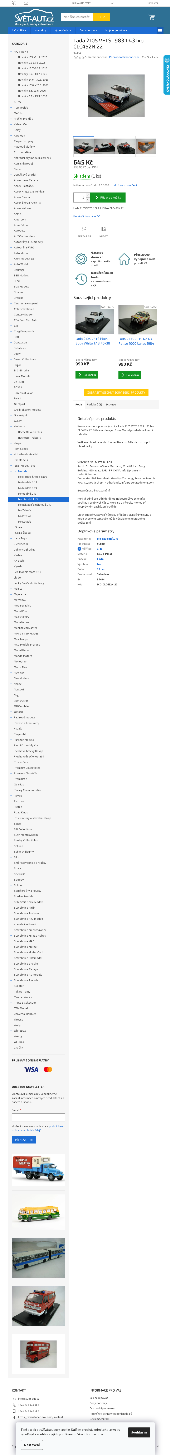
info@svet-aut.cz (28, 1399)
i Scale (18, 527)
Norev (17, 684)
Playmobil (20, 734)
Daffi (17, 337)
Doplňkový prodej (25, 175)
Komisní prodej (23, 164)
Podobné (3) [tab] (94, 405)
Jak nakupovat (81, 3)
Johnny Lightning (24, 550)
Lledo (17, 578)
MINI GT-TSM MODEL (26, 634)
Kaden (18, 555)
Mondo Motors (23, 656)
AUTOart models (24, 236)
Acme (17, 214)
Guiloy (18, 421)
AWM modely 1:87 (25, 259)
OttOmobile (21, 706)
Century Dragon (23, 315)
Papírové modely (24, 717)
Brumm (18, 292)
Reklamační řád (99, 1419)
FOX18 (18, 387)
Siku (16, 857)
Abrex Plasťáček (24, 186)
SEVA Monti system (26, 835)
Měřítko (19, 113)
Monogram (20, 662)
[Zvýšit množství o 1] (88, 195)
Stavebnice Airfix (24, 908)
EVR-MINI (19, 382)
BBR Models (21, 276)
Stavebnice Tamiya (26, 969)
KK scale (19, 561)
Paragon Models (24, 740)
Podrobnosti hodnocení (124, 57)
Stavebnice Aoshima (26, 913)
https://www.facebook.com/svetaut (40, 1417)
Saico (17, 824)
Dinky (17, 354)
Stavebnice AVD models (29, 919)
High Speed (21, 449)
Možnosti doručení (125, 185)
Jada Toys (20, 538)
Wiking (18, 1036)
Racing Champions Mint (28, 790)
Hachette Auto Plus (30, 432)
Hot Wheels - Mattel (26, 454)
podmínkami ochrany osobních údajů (38, 1128)
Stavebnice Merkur (26, 947)
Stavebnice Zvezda (26, 980)
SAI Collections (23, 829)
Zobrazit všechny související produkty (116, 392)
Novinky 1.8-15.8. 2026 (31, 63)
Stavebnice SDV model (28, 958)
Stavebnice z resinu (26, 964)
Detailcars (20, 348)
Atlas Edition (21, 225)
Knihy (17, 130)
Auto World (21, 264)
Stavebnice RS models (28, 975)
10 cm (100, 569)
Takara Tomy (22, 992)
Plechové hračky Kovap (28, 751)
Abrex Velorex (22, 208)
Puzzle (18, 729)
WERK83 (19, 1042)
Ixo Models (20, 471)
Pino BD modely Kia (26, 745)
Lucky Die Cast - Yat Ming (29, 583)
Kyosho (18, 566)
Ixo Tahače (24, 510)
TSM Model (21, 1008)
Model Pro (20, 611)
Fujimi (17, 398)
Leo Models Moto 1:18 (27, 572)
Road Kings (21, 812)
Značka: (150, 57)
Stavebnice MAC (24, 941)
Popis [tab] (79, 405)
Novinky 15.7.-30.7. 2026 (32, 68)
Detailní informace (84, 216)
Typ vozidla (21, 108)
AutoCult (19, 231)
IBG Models (21, 460)
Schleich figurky (24, 852)
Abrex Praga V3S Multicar (29, 192)
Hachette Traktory (29, 438)
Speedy (19, 880)
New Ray (19, 673)
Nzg (16, 695)
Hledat (102, 17)
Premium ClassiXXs (25, 773)
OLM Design (21, 701)
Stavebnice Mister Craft (28, 952)
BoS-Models (21, 287)
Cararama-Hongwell (26, 303)
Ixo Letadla (24, 522)
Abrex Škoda (22, 197)
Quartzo (19, 785)
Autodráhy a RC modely (28, 242)
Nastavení (32, 1445)
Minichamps (21, 639)
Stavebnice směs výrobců (30, 930)
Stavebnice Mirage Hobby (30, 936)
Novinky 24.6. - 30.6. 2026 (33, 80)
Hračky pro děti (23, 119)
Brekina (18, 298)
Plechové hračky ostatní (29, 757)
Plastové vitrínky (24, 147)
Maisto (18, 589)
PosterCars (21, 762)
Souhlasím (139, 1432)
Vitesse (18, 1020)
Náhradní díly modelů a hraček (32, 158)
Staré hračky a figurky (27, 891)
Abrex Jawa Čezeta (26, 180)
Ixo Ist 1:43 (24, 516)
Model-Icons (21, 622)
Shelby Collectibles (26, 840)
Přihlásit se (24, 1139)
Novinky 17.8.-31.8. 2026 (32, 57)
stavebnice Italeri (25, 924)
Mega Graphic (22, 606)
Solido (18, 885)
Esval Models (22, 376)
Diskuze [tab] (111, 405)
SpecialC (19, 874)
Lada (100, 559)
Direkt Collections (25, 359)
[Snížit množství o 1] (88, 200)
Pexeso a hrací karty (26, 723)
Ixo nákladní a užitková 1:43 (35, 505)
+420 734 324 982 (28, 1411)
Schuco (18, 846)
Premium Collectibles (27, 768)
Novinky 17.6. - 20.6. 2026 (33, 85)
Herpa (17, 443)
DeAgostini (21, 343)
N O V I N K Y (21, 52)
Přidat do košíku (110, 197)
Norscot (19, 690)
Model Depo (21, 650)
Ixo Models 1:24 (27, 488)
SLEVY (17, 102)
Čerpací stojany (23, 141)
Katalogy (19, 136)
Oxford (18, 712)
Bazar (17, 169)
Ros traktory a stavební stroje (32, 818)
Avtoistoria (21, 253)
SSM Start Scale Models (29, 902)
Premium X (20, 779)
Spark (17, 868)
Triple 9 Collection (25, 1003)
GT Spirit (19, 404)
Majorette (20, 594)
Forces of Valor (23, 393)
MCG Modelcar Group (27, 645)
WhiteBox (20, 1031)
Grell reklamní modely (27, 410)
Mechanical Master (25, 628)
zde (100, 1434)
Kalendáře (20, 124)
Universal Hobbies (25, 1014)
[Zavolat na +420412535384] (18, 3)
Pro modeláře (22, 152)
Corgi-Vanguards (24, 331)
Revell (18, 796)
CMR (16, 326)
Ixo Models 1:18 (27, 482)
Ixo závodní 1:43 (28, 499)
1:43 (99, 549)
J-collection (21, 544)
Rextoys (19, 801)
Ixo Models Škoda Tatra (32, 477)
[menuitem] (19, 30)
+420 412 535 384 (28, 1405)
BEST (17, 281)
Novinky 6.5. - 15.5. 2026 (32, 96)
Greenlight (20, 415)
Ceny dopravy (98, 1403)
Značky (18, 1048)
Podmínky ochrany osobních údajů (111, 1414)
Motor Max (20, 667)
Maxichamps (21, 617)
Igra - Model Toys (24, 466)
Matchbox (20, 600)
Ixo (99, 564)
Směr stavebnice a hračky (30, 863)
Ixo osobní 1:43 (27, 494)
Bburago (19, 270)
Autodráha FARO (24, 248)
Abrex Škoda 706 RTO (27, 203)
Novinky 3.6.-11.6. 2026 (32, 91)
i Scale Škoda (22, 533)
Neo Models (21, 678)
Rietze (18, 807)
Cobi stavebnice (24, 309)
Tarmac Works (23, 997)
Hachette (19, 426)
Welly (17, 1025)
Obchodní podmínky (102, 1408)
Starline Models (23, 896)
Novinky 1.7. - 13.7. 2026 (32, 74)
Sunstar (19, 986)
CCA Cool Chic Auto (26, 320)
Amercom (20, 220)
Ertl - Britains (22, 370)
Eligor (17, 365)
